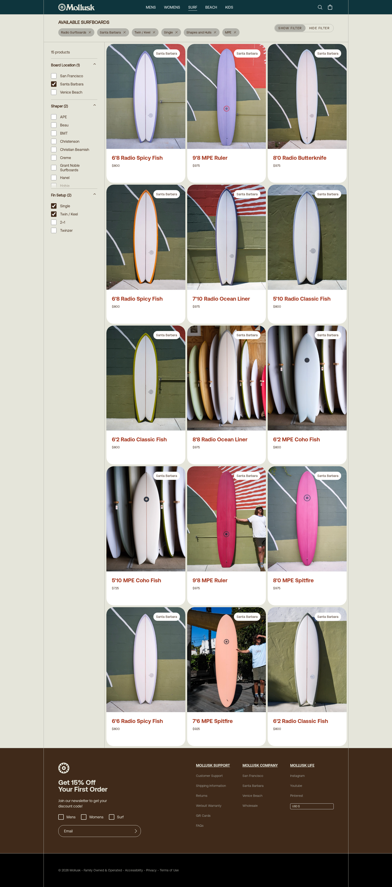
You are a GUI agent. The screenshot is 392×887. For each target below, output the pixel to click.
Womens (172, 7)
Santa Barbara (253, 786)
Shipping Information (211, 786)
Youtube (296, 786)
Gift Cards (203, 815)
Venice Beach (252, 796)
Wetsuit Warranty (208, 805)
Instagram (297, 776)
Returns (201, 796)
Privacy (151, 870)
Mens (151, 7)
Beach (211, 7)
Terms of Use (169, 870)
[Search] (321, 7)
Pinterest (296, 796)
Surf (192, 7)
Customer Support (209, 776)
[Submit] (136, 831)
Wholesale (250, 805)
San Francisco (253, 776)
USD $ (296, 806)
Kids (229, 7)
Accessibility (132, 870)
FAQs (199, 825)
